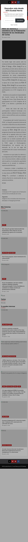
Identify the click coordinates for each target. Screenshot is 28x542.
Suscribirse (20, 20)
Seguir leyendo (14, 24)
